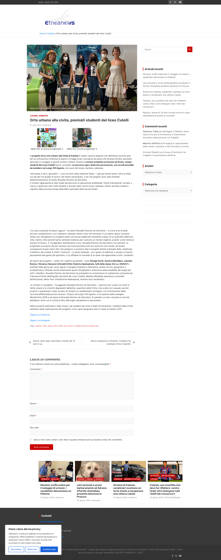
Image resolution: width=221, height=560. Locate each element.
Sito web (34, 427)
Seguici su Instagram (40, 320)
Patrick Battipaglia (172, 497)
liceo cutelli (58, 326)
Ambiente (43, 116)
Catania (34, 116)
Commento (36, 369)
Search (189, 49)
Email (33, 415)
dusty (50, 326)
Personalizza (16, 549)
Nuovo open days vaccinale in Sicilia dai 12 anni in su (54, 342)
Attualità (155, 476)
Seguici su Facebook (40, 314)
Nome (33, 403)
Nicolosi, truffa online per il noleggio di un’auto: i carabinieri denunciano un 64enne (55, 489)
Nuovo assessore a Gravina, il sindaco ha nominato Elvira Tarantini (111, 342)
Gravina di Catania (132, 479)
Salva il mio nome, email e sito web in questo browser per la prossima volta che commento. (78, 439)
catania (38, 326)
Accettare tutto (49, 549)
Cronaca (45, 479)
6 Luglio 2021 (35, 125)
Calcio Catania (168, 476)
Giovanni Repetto (151, 152)
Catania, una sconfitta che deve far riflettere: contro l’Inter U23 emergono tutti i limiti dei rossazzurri (164, 103)
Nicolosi (55, 479)
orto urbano (68, 326)
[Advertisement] (82, 211)
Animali (90, 479)
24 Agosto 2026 (156, 497)
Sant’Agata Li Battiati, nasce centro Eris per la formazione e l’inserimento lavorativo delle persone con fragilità (166, 134)
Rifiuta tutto (32, 549)
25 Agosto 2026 (47, 497)
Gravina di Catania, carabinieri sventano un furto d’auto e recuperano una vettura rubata (128, 489)
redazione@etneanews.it (51, 521)
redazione (47, 125)
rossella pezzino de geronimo (86, 326)
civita (44, 326)
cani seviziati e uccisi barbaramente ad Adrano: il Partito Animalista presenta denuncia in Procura (92, 491)
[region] (33, 540)
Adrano (81, 479)
